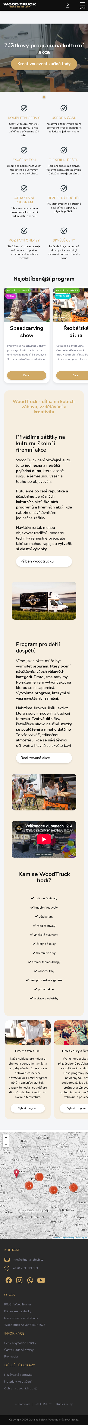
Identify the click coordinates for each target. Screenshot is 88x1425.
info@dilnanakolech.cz (28, 1260)
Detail (26, 375)
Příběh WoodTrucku (17, 1304)
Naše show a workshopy (21, 1318)
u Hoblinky (22, 1404)
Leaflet (57, 1237)
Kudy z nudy (64, 1404)
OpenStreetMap (68, 1237)
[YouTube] (41, 1279)
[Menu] (82, 5)
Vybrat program (27, 1108)
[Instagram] (18, 1279)
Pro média (11, 1356)
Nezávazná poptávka (18, 1375)
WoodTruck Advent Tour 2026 (24, 1325)
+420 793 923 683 (25, 1268)
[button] (16, 1173)
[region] (44, 1185)
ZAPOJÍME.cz (43, 1404)
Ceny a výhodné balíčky (20, 1343)
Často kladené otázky (19, 1350)
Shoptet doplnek (81, 1237)
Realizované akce (35, 757)
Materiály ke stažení (17, 1382)
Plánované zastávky (17, 1311)
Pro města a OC (28, 1051)
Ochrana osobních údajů (20, 1388)
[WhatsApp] (29, 1279)
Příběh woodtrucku (37, 561)
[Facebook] (8, 1279)
